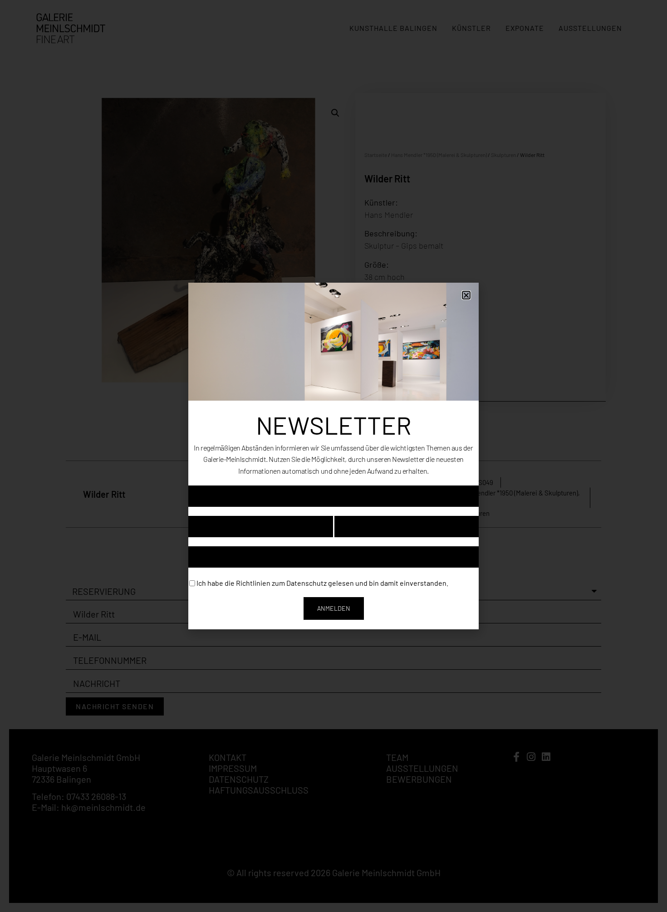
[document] (333, 456)
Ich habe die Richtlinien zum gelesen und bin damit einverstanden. (322, 582)
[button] (466, 295)
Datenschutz (306, 582)
